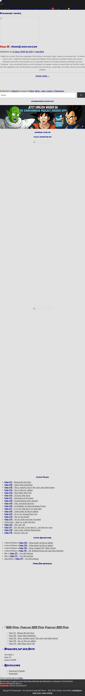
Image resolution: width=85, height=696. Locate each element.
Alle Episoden (15, 8)
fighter (31, 91)
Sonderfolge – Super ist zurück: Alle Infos (19, 522)
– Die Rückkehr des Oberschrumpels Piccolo (25, 506)
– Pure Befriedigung (21, 553)
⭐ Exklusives (72, 8)
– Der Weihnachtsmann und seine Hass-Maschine (41, 550)
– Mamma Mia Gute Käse (17, 482)
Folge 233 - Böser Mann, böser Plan (22, 643)
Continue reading (42, 76)
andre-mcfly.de (47, 693)
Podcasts (15, 91)
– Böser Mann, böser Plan (17, 492)
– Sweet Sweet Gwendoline (18, 484)
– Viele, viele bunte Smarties (19, 503)
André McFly (40, 51)
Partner (79, 8)
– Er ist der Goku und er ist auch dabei (23, 508)
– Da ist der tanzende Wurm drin (20, 514)
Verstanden (4, 685)
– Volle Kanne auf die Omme (18, 498)
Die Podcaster (33, 8)
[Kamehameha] (5, 1)
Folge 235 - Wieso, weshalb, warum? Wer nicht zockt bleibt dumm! (33, 638)
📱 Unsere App (62, 8)
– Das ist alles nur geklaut (18, 490)
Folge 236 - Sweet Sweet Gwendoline (22, 635)
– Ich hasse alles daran (17, 495)
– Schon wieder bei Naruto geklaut (21, 511)
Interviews (41, 8)
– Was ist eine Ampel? (17, 516)
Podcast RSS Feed (57, 627)
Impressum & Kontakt (17, 671)
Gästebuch (48, 8)
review (43, 91)
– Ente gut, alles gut (16, 532)
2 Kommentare (59, 91)
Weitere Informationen (18, 685)
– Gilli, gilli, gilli (14, 524)
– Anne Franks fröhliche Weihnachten (22, 530)
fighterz (37, 91)
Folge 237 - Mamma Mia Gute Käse (21, 633)
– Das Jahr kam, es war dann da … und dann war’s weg (28, 527)
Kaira (21, 678)
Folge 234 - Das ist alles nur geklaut (22, 641)
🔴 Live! (54, 8)
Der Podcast (24, 8)
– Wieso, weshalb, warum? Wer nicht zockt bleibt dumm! (29, 487)
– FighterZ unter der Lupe (18, 46)
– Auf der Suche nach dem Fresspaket (22, 519)
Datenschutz (13, 673)
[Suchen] (81, 95)
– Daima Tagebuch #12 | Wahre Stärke (37, 548)
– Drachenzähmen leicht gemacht (21, 500)
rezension (49, 91)
